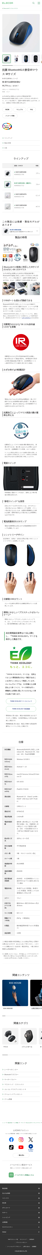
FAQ (31, 109)
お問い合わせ (26, 1246)
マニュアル (19, 109)
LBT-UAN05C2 (26, 318)
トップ (3, 1122)
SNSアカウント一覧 (13, 1239)
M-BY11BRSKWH (21, 205)
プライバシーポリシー (21, 1242)
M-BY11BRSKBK (21, 172)
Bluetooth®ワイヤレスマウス (11, 8)
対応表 (7, 109)
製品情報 (10, 1122)
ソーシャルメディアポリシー (14, 1246)
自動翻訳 (34, 1246)
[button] (21, 1198)
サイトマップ (23, 1239)
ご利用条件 (31, 1239)
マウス (22, 1122)
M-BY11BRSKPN (21, 194)
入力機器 (16, 1122)
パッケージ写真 (9, 116)
